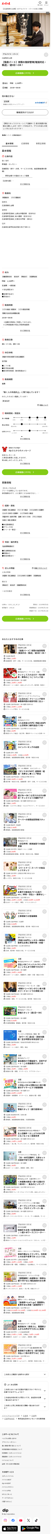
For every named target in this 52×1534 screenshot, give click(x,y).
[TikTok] (36, 1520)
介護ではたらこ (7, 1501)
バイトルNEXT (6, 1480)
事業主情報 (41, 143)
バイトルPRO (6, 1490)
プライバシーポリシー (9, 1442)
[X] (28, 1520)
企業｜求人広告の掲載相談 (10, 1464)
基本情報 (9, 143)
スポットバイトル (8, 1476)
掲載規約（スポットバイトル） (12, 1457)
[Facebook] (13, 1520)
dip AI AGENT (6, 1483)
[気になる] (46, 55)
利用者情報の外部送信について (12, 1449)
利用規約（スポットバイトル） (12, 1453)
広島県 (25, 1416)
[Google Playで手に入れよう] (30, 1529)
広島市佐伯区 (9, 1418)
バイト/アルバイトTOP (11, 1416)
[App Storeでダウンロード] (10, 1529)
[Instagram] (5, 1520)
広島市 (34, 1416)
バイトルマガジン (8, 1487)
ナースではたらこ (7, 1498)
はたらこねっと (7, 1494)
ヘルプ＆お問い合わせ (9, 1438)
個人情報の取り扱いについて (11, 1446)
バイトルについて (8, 1460)
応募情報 (25, 143)
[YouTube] (20, 1520)
